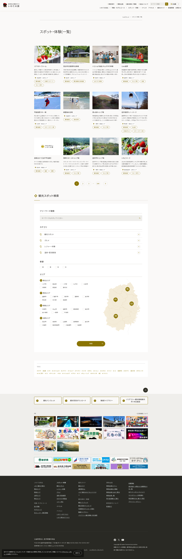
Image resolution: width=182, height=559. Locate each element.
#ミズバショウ (55, 370)
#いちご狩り (40, 373)
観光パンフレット (83, 502)
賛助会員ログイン (111, 486)
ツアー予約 (60, 502)
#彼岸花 (120, 370)
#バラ (48, 370)
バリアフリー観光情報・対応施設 (87, 515)
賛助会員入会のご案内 (113, 492)
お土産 (134, 127)
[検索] (166, 4)
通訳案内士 (81, 489)
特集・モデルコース (118, 8)
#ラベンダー (52, 373)
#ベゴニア (70, 370)
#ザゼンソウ (139, 370)
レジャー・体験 (49, 246)
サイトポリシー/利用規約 (136, 495)
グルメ (46, 240)
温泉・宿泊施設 (50, 252)
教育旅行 (111, 4)
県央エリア (37, 489)
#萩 (100, 373)
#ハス (114, 370)
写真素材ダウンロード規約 (86, 509)
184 (98, 183)
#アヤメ (73, 373)
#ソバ (78, 373)
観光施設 (38, 81)
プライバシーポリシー (135, 502)
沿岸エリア (37, 495)
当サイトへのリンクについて (137, 492)
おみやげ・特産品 (62, 499)
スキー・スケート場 (49, 127)
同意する (77, 553)
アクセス (151, 8)
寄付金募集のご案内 (112, 499)
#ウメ (59, 373)
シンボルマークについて (96, 550)
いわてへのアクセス (62, 514)
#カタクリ (126, 370)
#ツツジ (109, 370)
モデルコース (38, 509)
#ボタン (90, 370)
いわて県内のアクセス (63, 517)
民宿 (143, 81)
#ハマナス (104, 373)
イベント (144, 8)
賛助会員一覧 (110, 495)
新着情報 (171, 8)
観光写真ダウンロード (84, 506)
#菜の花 (132, 370)
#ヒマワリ (63, 370)
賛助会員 (120, 4)
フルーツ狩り (39, 85)
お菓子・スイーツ (49, 81)
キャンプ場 (134, 81)
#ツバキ (84, 370)
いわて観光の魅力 (39, 486)
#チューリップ (85, 373)
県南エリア (37, 492)
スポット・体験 (133, 8)
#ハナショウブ (66, 373)
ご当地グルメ (126, 131)
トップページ (126, 17)
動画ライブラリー (83, 512)
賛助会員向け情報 (111, 489)
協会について (144, 4)
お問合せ (178, 8)
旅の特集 (37, 506)
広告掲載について (142, 413)
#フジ (46, 373)
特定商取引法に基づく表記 (137, 498)
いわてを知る (104, 8)
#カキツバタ (94, 373)
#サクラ (39, 370)
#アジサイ (77, 370)
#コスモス (103, 370)
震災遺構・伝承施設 (79, 81)
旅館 (52, 171)
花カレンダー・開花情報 (41, 513)
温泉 (46, 171)
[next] (105, 184)
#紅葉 (44, 370)
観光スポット (49, 234)
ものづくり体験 (98, 81)
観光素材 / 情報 (131, 4)
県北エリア (37, 499)
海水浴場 (76, 119)
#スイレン (96, 370)
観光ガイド (161, 8)
